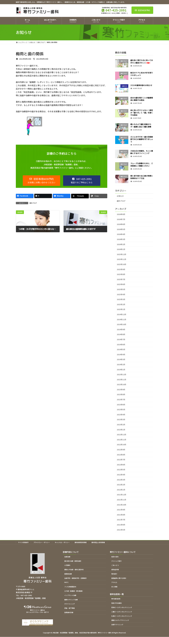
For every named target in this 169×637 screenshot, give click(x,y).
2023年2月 (121, 424)
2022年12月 (121, 434)
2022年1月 (121, 489)
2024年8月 (121, 334)
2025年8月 (121, 274)
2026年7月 (121, 219)
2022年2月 (121, 484)
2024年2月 (121, 364)
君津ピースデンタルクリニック (121, 607)
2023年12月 (121, 374)
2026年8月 (121, 214)
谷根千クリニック (117, 624)
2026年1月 (121, 249)
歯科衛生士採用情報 (98, 542)
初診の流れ (115, 557)
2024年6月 (121, 344)
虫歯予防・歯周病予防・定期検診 (75, 578)
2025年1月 (121, 309)
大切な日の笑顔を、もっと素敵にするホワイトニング (141, 152)
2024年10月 (121, 324)
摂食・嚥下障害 (69, 608)
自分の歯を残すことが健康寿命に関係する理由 (141, 99)
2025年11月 (121, 259)
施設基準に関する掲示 (118, 578)
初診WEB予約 (144, 10)
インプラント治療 (70, 595)
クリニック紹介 (116, 561)
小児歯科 (67, 565)
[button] (41, 180)
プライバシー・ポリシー (42, 542)
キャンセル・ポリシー (62, 542)
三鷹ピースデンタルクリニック (121, 612)
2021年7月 (121, 519)
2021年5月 (121, 529)
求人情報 (114, 587)
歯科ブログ (33, 203)
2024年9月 (121, 329)
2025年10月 (121, 264)
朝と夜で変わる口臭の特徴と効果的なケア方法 (141, 177)
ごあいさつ (115, 565)
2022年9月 (121, 449)
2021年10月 (121, 504)
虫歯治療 (67, 557)
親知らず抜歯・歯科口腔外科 (74, 569)
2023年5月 (121, 409)
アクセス (114, 582)
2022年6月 (121, 464)
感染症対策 (115, 569)
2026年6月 (121, 224)
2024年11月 (121, 319)
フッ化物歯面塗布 (70, 587)
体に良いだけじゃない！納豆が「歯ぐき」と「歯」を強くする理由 (141, 112)
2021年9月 (121, 509)
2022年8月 (121, 454)
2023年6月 (121, 404)
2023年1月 (121, 429)
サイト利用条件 (23, 542)
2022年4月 (121, 474)
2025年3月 (121, 299)
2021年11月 (121, 499)
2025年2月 (121, 304)
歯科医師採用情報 (80, 542)
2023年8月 (121, 394)
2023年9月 (121, 389)
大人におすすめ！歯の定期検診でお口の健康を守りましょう (141, 139)
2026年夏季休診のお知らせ (141, 85)
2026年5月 (121, 229)
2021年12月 (121, 494)
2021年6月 (121, 524)
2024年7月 (121, 339)
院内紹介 (114, 574)
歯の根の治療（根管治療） (73, 561)
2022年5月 (121, 469)
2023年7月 (121, 399)
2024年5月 (121, 349)
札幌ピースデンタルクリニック (121, 616)
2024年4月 (121, 354)
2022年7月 (121, 459)
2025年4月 (121, 294)
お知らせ (120, 196)
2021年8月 (121, 514)
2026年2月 (121, 244)
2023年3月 (121, 419)
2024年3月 (121, 359)
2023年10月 (121, 384)
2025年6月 (121, 284)
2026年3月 (121, 239)
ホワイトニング (69, 604)
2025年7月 (121, 279)
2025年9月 (121, 269)
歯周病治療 (68, 574)
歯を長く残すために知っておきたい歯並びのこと (141, 61)
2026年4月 (121, 234)
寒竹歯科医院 (115, 599)
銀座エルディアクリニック (120, 620)
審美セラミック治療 (71, 600)
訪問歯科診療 (68, 612)
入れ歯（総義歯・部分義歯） (74, 591)
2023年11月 (121, 379)
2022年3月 (121, 479)
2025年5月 (121, 289)
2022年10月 (121, 444)
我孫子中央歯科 (116, 603)
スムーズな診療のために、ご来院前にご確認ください (141, 164)
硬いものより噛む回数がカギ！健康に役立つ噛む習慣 (140, 125)
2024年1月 (121, 369)
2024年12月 (121, 314)
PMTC (66, 582)
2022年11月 (121, 439)
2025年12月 (121, 254)
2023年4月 (121, 414)
